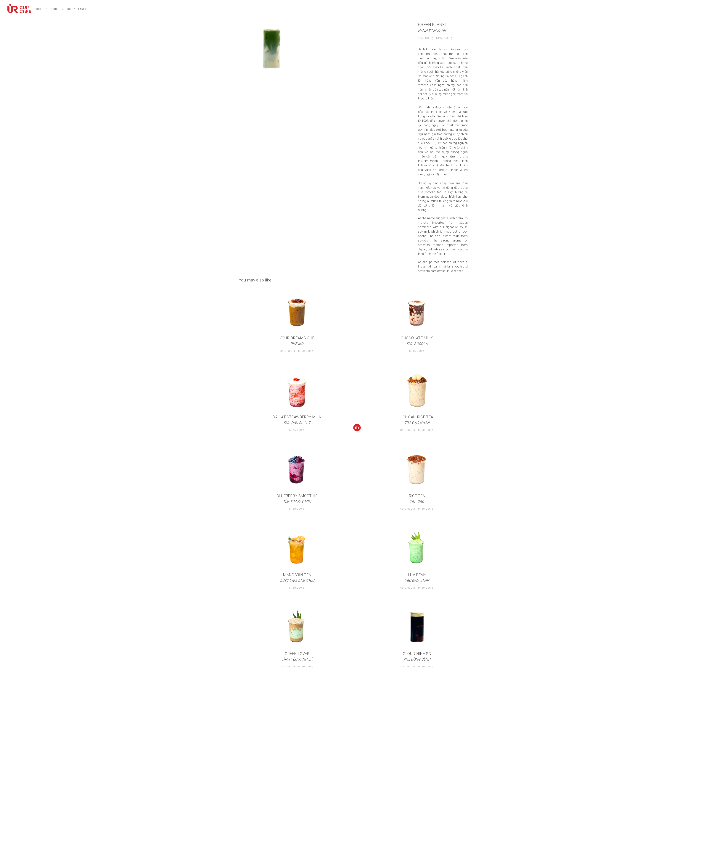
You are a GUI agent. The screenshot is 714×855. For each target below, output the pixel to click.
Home (38, 9)
